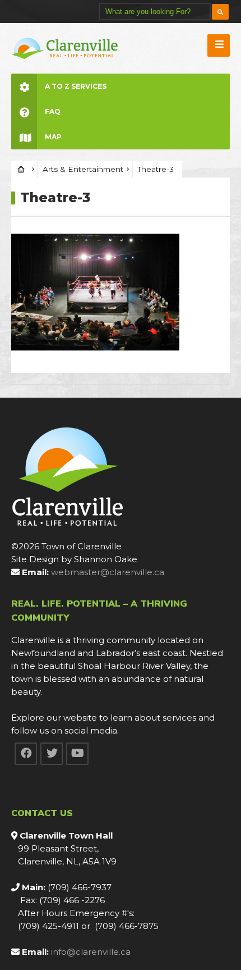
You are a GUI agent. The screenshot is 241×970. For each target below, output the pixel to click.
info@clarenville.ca (91, 951)
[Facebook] (26, 754)
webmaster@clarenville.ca (107, 572)
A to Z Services (75, 86)
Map (53, 137)
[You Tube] (77, 754)
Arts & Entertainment (83, 169)
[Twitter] (51, 754)
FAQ (53, 111)
